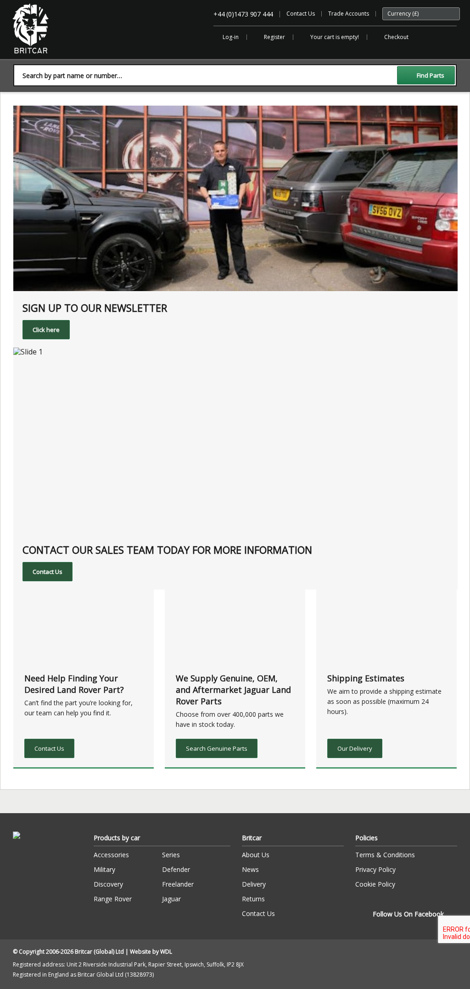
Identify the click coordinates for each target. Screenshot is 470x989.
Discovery (108, 884)
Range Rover (113, 898)
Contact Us (300, 13)
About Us (255, 854)
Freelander (178, 884)
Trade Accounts (348, 13)
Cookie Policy (375, 884)
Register (274, 37)
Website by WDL (151, 951)
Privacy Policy (375, 869)
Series (171, 854)
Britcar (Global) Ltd (36, 58)
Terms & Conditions (385, 854)
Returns (253, 898)
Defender (176, 869)
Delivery (254, 884)
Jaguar (171, 898)
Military (104, 869)
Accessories (111, 854)
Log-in (231, 37)
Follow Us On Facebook (408, 914)
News (250, 869)
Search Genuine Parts (216, 748)
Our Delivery (354, 748)
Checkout (396, 37)
